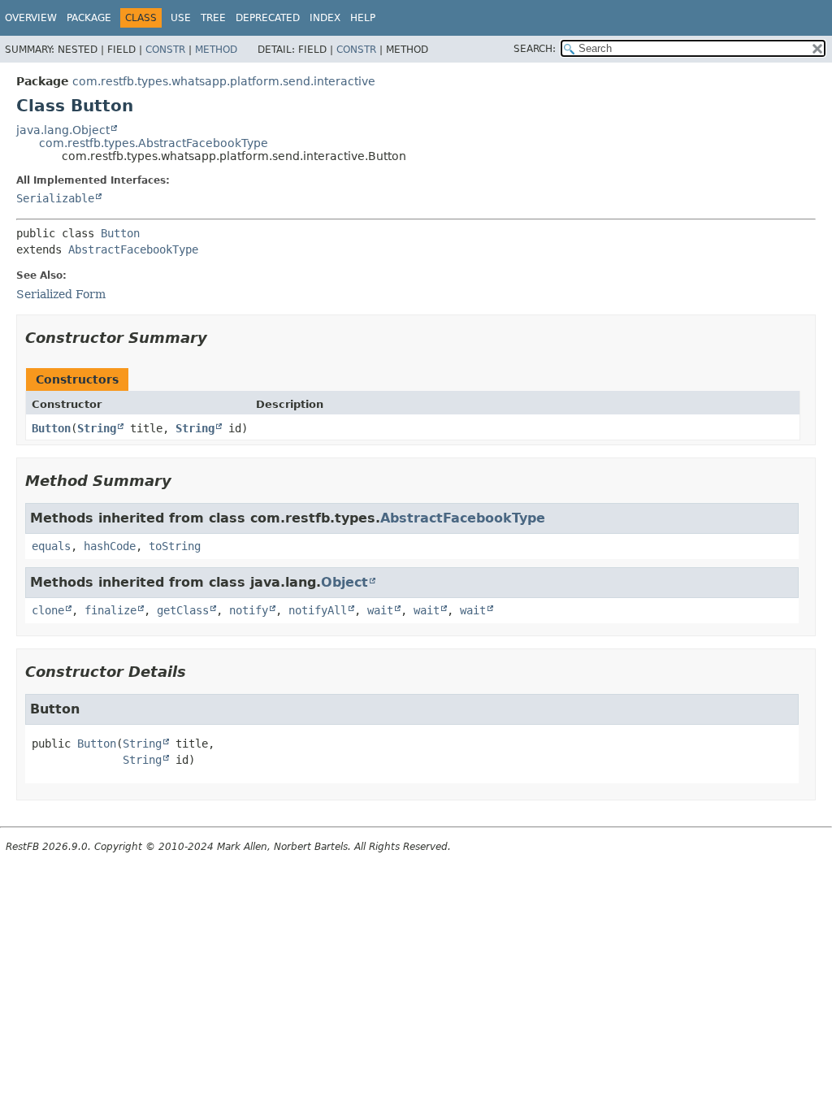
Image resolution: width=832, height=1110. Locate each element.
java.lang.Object (63, 130)
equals (51, 546)
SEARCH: (535, 48)
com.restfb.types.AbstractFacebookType (153, 143)
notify (248, 610)
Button (120, 233)
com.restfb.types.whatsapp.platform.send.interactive (223, 81)
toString (175, 546)
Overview (31, 18)
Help (362, 18)
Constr (165, 49)
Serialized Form (61, 294)
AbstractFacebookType (133, 249)
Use (181, 18)
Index (325, 18)
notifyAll (317, 610)
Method (216, 49)
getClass (183, 610)
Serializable (55, 198)
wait (380, 610)
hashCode (110, 546)
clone (48, 610)
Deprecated (268, 18)
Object (344, 582)
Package (89, 18)
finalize (110, 610)
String (96, 428)
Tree (213, 18)
